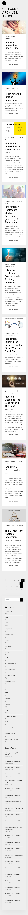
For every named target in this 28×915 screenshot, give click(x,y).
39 (11, 589)
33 (12, 586)
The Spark (7, 722)
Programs (7, 704)
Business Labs (9, 634)
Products (7, 698)
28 (6, 583)
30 (16, 583)
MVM (6, 693)
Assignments (8, 629)
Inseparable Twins (10, 675)
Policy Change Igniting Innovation (13, 96)
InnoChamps (8, 646)
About (6, 617)
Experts (7, 640)
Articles (7, 623)
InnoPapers (8, 652)
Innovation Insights (10, 663)
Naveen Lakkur (10, 36)
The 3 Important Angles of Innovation (14, 533)
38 (6, 589)
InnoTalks (7, 658)
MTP (6, 687)
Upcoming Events (10, 733)
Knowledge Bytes (10, 681)
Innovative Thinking (10, 669)
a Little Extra (8, 611)
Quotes (7, 710)
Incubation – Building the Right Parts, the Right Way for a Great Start (14, 345)
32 (7, 586)
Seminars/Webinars (10, 716)
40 (16, 589)
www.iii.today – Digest (11, 739)
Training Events (9, 728)
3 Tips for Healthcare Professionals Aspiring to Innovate (12, 276)
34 (17, 586)
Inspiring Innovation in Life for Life (12, 45)
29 (11, 583)
